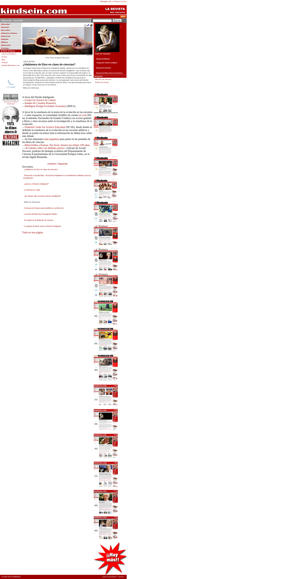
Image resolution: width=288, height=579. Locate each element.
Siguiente (63, 163)
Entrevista (6, 36)
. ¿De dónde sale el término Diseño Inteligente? (42, 196)
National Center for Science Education (45, 127)
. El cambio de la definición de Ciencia (38, 220)
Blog (3, 60)
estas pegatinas (51, 139)
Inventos (5, 27)
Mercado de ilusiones (103, 79)
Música (5, 42)
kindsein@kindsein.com (11, 65)
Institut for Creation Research (40, 103)
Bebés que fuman (102, 82)
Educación (6, 45)
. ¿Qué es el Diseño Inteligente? (36, 184)
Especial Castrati (104, 68)
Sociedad (6, 24)
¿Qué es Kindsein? (114, 1)
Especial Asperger (102, 54)
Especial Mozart (103, 59)
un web (83, 115)
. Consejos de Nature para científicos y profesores (43, 208)
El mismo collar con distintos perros (45, 148)
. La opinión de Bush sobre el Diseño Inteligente (42, 226)
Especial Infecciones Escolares (110, 73)
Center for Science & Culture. (40, 100)
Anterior (51, 163)
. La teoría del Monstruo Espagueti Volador (40, 214)
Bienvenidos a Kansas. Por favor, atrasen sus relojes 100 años (57, 145)
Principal (103, 1)
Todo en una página (32, 232)
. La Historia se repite (31, 190)
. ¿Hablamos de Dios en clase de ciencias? (40, 169)
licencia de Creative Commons (11, 103)
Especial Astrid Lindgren (107, 63)
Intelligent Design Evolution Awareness (45, 106)
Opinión (5, 39)
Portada (5, 62)
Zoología (5, 48)
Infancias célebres (9, 33)
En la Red (6, 30)
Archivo (124, 1)
